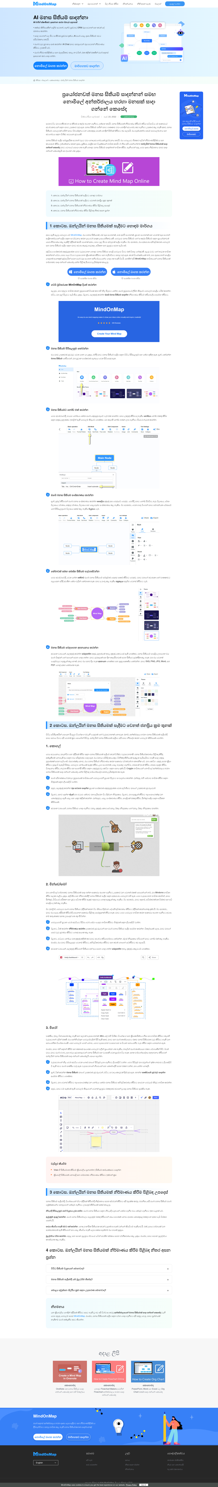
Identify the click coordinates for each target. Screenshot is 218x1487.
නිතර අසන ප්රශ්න (132, 1464)
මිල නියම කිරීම (111, 3)
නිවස (38, 80)
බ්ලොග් (158, 3)
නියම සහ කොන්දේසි (175, 1464)
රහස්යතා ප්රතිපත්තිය (175, 1460)
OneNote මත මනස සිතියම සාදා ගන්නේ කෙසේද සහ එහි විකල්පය (70, 1390)
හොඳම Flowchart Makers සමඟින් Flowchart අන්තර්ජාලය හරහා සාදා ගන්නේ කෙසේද (109, 1391)
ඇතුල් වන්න (175, 3)
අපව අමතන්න (91, 1464)
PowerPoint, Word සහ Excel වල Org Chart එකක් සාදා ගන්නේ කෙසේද (148, 1390)
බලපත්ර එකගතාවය (175, 1469)
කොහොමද (54, 80)
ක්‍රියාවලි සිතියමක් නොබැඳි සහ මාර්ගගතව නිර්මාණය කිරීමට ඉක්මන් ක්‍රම (85, 1174)
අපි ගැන (89, 1460)
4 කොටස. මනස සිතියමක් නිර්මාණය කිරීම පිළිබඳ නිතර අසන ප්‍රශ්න (80, 210)
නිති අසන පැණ (144, 3)
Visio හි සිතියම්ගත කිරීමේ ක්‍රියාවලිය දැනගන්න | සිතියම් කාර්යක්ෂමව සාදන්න (87, 1169)
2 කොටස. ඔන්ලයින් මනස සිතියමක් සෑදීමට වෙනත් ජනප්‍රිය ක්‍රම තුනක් (81, 200)
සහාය (127, 1460)
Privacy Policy (131, 1485)
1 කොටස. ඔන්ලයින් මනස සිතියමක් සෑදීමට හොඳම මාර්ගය (76, 195)
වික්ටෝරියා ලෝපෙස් (90, 116)
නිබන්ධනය (128, 3)
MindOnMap (76, 234)
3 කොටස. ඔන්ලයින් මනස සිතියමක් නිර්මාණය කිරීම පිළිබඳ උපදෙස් (80, 205)
